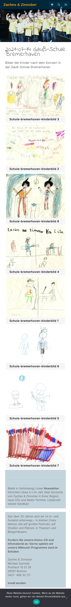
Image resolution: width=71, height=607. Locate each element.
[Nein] (66, 598)
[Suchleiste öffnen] (58, 5)
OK (36, 601)
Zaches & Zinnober (20, 5)
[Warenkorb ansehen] (52, 5)
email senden (17, 583)
